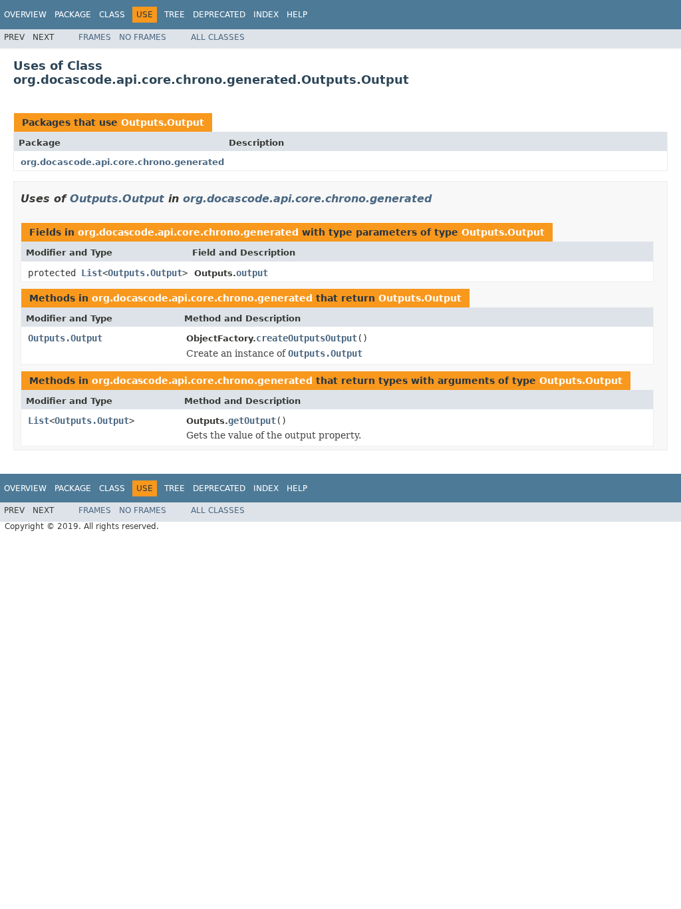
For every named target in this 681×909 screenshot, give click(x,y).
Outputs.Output (162, 122)
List (91, 273)
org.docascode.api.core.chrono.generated (122, 162)
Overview (25, 14)
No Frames (142, 37)
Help (297, 14)
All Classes (218, 37)
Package (73, 14)
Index (266, 14)
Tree (174, 14)
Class (112, 14)
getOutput (252, 420)
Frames (94, 37)
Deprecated (219, 14)
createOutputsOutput (306, 338)
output (252, 273)
